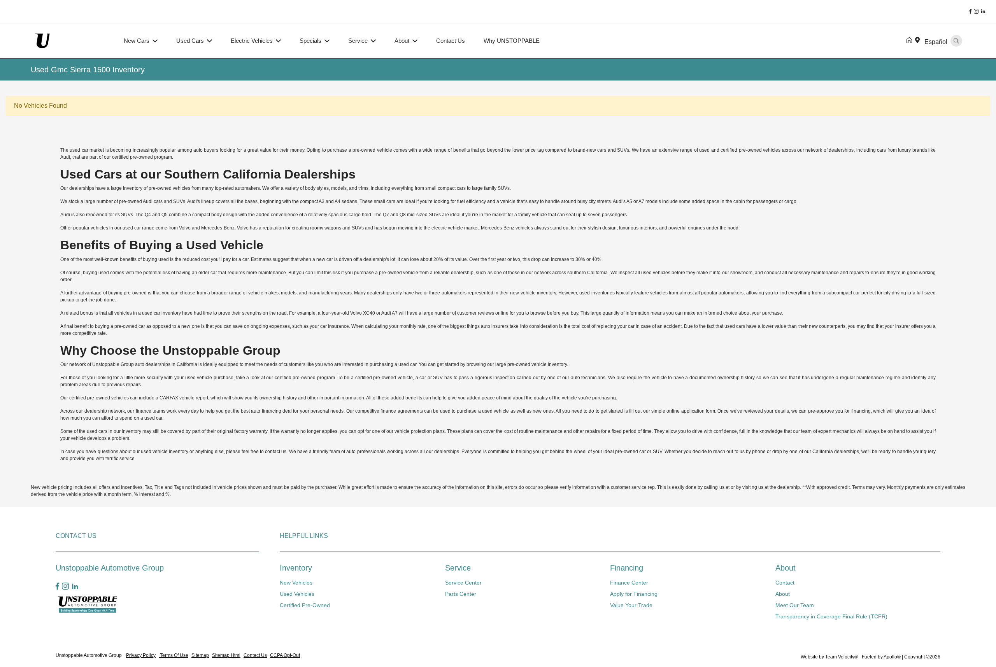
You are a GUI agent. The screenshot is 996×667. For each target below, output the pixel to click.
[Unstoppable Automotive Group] (72, 40)
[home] (911, 41)
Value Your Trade (631, 605)
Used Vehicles (297, 594)
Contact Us (255, 655)
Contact (784, 582)
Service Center (463, 582)
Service (458, 568)
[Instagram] (976, 11)
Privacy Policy (141, 655)
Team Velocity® (841, 657)
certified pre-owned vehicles (99, 398)
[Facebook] (970, 11)
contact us (275, 451)
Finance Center (629, 582)
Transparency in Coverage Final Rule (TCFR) (831, 616)
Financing (626, 568)
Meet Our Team (794, 605)
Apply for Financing (634, 594)
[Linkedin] (983, 11)
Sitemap (200, 655)
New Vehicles (296, 582)
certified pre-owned (741, 150)
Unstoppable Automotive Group (89, 655)
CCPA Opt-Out (285, 655)
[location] (919, 41)
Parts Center (460, 594)
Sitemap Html (226, 655)
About (785, 568)
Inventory (296, 568)
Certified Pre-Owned (305, 605)
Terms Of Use (173, 655)
